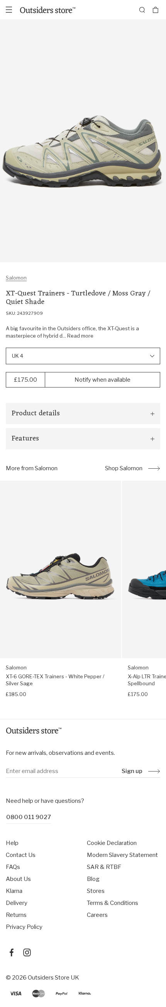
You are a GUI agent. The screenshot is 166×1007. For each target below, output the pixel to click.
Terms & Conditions (112, 902)
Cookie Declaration (112, 843)
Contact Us (21, 855)
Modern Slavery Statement (122, 855)
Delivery (16, 902)
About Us (18, 879)
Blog (93, 879)
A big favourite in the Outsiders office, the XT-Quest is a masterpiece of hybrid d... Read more (72, 332)
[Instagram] (27, 952)
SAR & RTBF (104, 867)
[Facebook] (11, 952)
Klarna (14, 891)
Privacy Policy (24, 926)
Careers (97, 914)
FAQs (13, 867)
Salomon (16, 278)
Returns (16, 914)
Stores (96, 891)
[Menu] (9, 10)
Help (12, 843)
